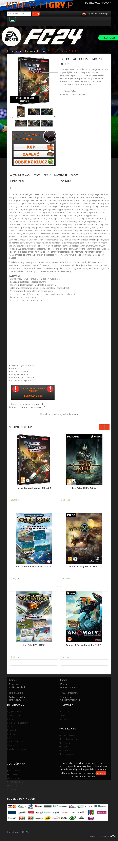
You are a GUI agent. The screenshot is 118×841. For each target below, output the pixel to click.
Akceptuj (101, 773)
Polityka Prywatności (16, 749)
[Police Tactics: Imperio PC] (20, 112)
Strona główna (14, 51)
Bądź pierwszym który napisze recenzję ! (26, 407)
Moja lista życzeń (67, 754)
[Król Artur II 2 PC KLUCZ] (84, 459)
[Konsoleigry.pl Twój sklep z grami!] (42, 5)
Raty (9, 738)
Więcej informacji (20, 175)
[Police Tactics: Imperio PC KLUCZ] (34, 459)
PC (25, 51)
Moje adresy (64, 743)
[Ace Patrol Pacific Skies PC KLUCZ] (34, 538)
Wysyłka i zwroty (14, 711)
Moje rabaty (64, 750)
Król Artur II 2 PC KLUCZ (84, 488)
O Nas (10, 726)
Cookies (11, 745)
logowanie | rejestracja (98, 13)
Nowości (63, 715)
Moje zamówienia (67, 735)
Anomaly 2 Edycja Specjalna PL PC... (84, 645)
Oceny (74, 175)
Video (37, 175)
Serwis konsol (13, 715)
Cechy (47, 175)
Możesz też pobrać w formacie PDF (27, 404)
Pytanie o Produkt (69, 91)
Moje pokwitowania (68, 739)
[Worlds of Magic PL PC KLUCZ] (84, 538)
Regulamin (12, 730)
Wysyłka (66, 181)
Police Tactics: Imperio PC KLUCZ (34, 488)
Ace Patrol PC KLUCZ (34, 645)
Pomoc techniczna (15, 741)
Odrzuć (91, 777)
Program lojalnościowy (17, 723)
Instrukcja (60, 175)
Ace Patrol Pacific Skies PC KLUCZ (33, 566)
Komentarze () (17, 184)
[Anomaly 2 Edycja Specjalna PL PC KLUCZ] (84, 617)
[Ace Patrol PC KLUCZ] (34, 617)
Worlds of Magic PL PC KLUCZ (84, 566)
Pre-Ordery (64, 711)
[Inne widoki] (12, 116)
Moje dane (63, 747)
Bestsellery (64, 719)
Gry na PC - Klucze (37, 51)
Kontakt (10, 719)
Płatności (11, 734)
